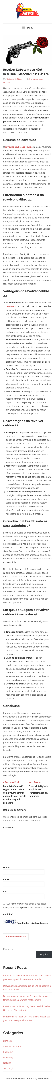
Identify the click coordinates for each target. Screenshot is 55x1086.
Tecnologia (8, 1068)
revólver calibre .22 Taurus (19, 147)
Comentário (10, 827)
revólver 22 (11, 306)
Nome (7, 867)
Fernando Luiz (36, 79)
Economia (8, 1052)
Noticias (7, 82)
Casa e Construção (12, 1046)
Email (6, 879)
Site (5, 891)
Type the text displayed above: (32, 923)
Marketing (8, 1057)
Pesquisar (8, 949)
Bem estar (8, 1041)
